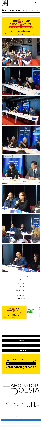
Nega (21, 422)
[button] (40, 410)
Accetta (21, 419)
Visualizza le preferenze (21, 425)
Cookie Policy (20, 428)
